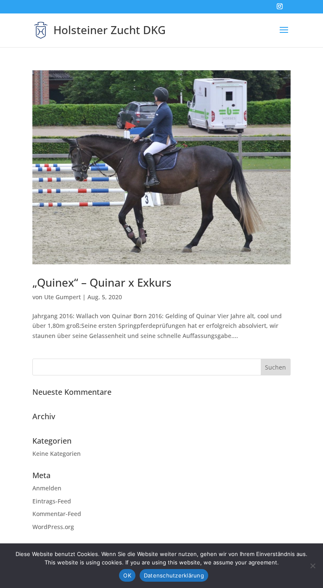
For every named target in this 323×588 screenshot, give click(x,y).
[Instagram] (279, 8)
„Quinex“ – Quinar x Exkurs (102, 282)
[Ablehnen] (312, 565)
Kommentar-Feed (56, 514)
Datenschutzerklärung (174, 575)
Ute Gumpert (62, 297)
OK (127, 575)
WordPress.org (53, 527)
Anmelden (46, 488)
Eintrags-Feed (51, 501)
